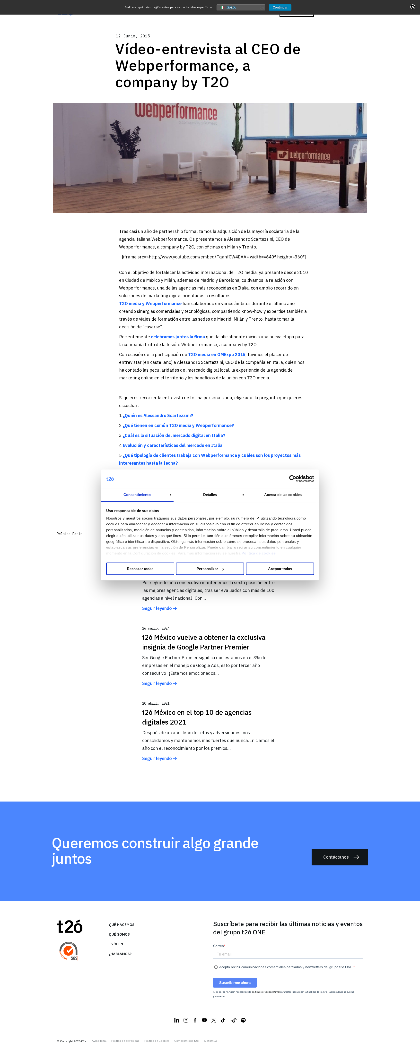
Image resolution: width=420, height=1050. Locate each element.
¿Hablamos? (120, 953)
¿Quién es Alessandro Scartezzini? (158, 415)
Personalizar (207, 569)
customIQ (210, 1040)
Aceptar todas (280, 569)
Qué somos (119, 934)
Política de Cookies (156, 1040)
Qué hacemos (121, 924)
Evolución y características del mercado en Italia (172, 445)
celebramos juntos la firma (178, 337)
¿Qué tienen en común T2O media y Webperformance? (178, 425)
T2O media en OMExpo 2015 (216, 354)
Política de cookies (259, 553)
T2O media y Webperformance (150, 303)
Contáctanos (336, 857)
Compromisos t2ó (186, 1040)
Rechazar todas (140, 569)
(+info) (276, 991)
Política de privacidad (125, 1040)
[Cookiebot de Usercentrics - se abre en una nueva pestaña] (292, 478)
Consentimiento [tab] (137, 495)
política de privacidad (262, 991)
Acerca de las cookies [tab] (283, 495)
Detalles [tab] (210, 495)
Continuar (280, 7)
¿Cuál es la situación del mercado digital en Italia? (174, 435)
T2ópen (116, 944)
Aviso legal (99, 1040)
